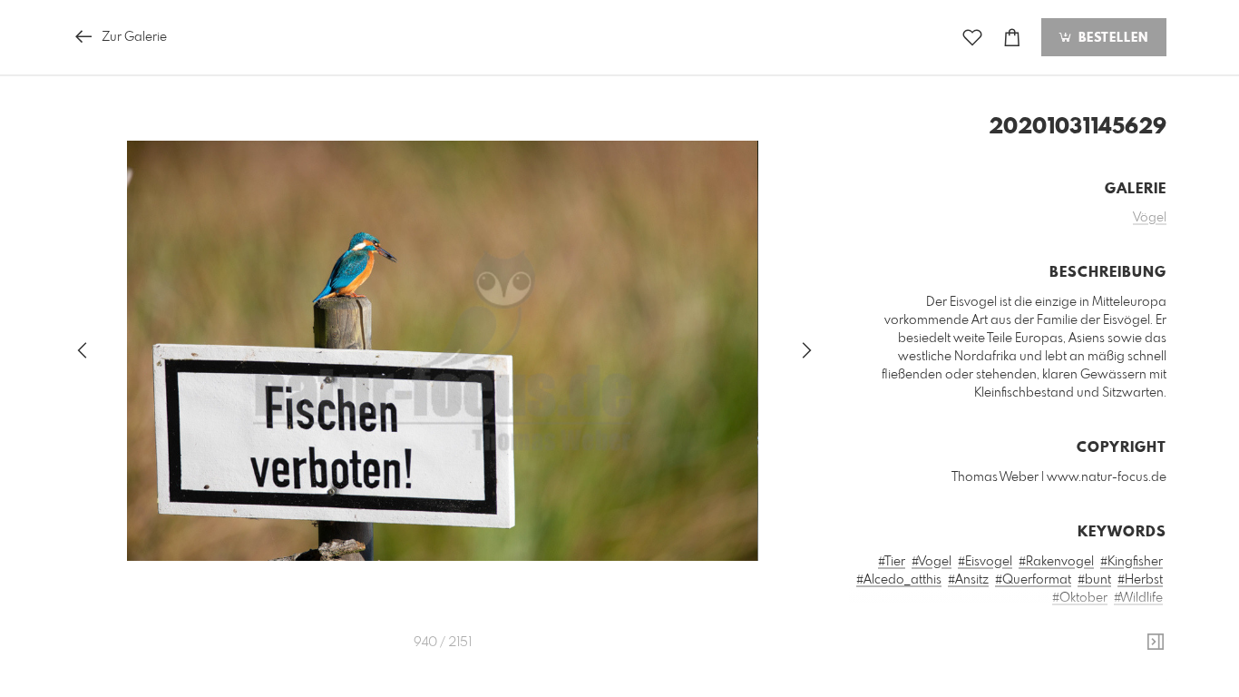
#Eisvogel (985, 561)
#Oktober (1079, 598)
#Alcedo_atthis (898, 580)
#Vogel (931, 561)
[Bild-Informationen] (1155, 642)
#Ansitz (968, 580)
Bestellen (1111, 38)
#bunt (1094, 580)
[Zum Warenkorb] (1012, 37)
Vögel (1149, 217)
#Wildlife (1138, 598)
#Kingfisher (1131, 561)
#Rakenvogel (1056, 561)
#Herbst (1140, 580)
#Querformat (1033, 580)
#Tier (891, 561)
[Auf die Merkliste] (972, 37)
